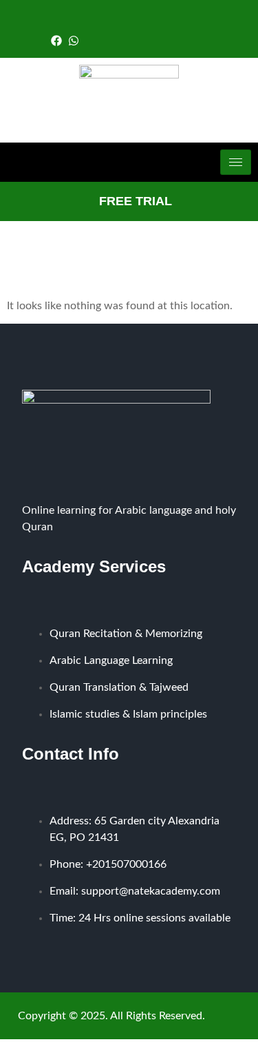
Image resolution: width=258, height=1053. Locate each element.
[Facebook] (56, 40)
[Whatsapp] (73, 40)
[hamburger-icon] (235, 162)
